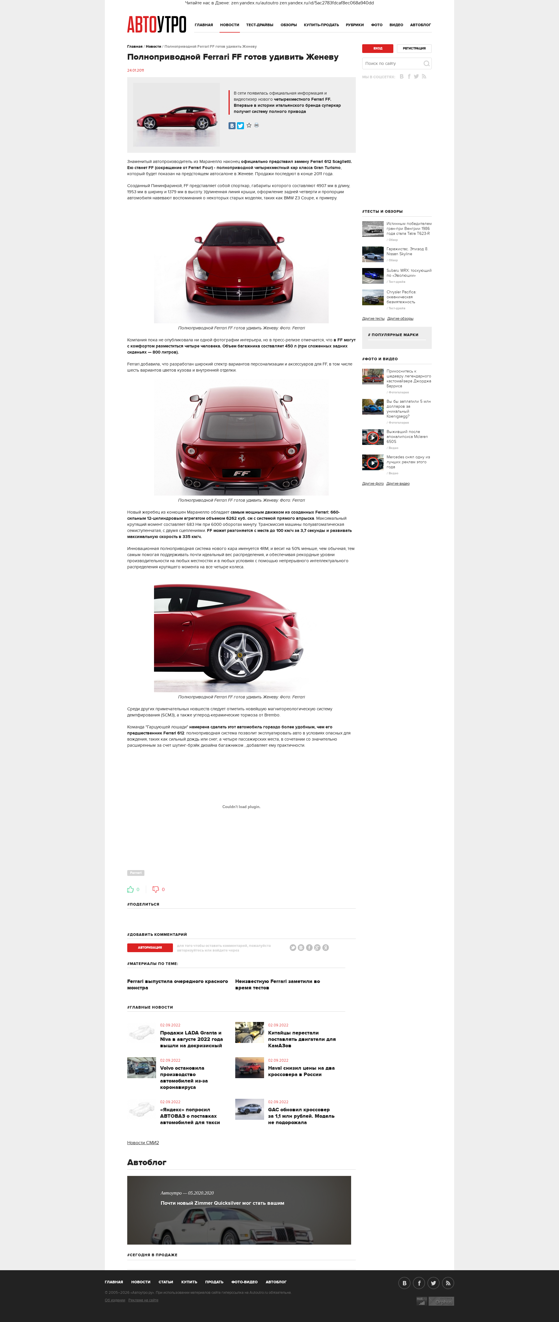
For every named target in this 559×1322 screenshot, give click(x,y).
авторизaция (150, 948)
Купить (189, 1282)
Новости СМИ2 (143, 1143)
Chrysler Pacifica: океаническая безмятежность (401, 297)
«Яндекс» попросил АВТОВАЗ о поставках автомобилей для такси (190, 1116)
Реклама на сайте (143, 1300)
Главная (204, 25)
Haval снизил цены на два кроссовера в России (301, 1071)
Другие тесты (373, 318)
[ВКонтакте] (232, 125)
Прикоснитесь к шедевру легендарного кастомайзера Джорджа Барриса (409, 378)
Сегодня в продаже (154, 1255)
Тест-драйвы (259, 25)
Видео (396, 25)
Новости (229, 25)
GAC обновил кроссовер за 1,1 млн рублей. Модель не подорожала (301, 1116)
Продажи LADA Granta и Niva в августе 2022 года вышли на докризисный (191, 1039)
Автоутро (117, 1281)
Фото (377, 25)
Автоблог (420, 25)
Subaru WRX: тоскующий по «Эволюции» (409, 273)
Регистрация (414, 48)
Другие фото (373, 483)
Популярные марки (395, 335)
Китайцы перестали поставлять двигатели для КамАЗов (302, 1039)
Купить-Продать (321, 25)
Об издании (115, 1300)
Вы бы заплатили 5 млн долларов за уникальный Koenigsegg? (409, 409)
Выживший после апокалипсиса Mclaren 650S (407, 436)
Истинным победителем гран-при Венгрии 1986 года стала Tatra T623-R (409, 228)
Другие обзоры (400, 318)
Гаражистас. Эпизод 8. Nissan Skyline (407, 251)
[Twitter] (240, 125)
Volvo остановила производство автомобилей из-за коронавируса (184, 1078)
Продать (214, 1282)
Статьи (166, 1282)
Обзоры (289, 25)
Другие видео (398, 483)
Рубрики (355, 25)
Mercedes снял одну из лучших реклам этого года (408, 462)
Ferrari (135, 873)
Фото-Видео (244, 1282)
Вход (378, 48)
